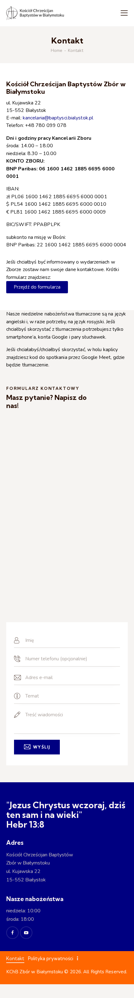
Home (56, 50)
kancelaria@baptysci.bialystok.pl (58, 117)
